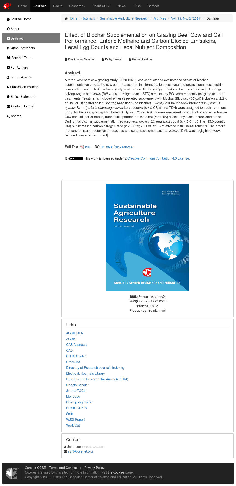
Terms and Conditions (65, 467)
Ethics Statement (22, 96)
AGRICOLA (74, 333)
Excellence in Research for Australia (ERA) (97, 379)
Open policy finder (79, 402)
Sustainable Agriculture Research (124, 18)
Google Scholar (77, 384)
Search (15, 115)
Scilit (69, 413)
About (14, 28)
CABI (70, 350)
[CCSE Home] (7, 6)
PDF (88, 147)
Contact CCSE (35, 467)
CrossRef (73, 361)
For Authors (19, 67)
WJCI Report (75, 419)
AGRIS (71, 338)
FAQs (137, 5)
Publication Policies (23, 86)
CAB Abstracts (76, 344)
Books (57, 5)
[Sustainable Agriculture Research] (147, 236)
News (122, 5)
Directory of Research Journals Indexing (95, 367)
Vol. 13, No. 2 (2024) (186, 18)
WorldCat (73, 425)
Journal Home (20, 19)
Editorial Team (21, 57)
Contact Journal (22, 106)
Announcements (22, 48)
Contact (153, 5)
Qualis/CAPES (76, 408)
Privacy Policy (94, 467)
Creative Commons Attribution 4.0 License (158, 158)
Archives (160, 18)
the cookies (116, 472)
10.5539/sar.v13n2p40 (118, 146)
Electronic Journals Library (85, 373)
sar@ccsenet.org (80, 451)
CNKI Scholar (76, 356)
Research (76, 5)
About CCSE (101, 5)
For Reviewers (20, 77)
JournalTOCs (75, 390)
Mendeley (73, 396)
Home (22, 5)
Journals (40, 5)
